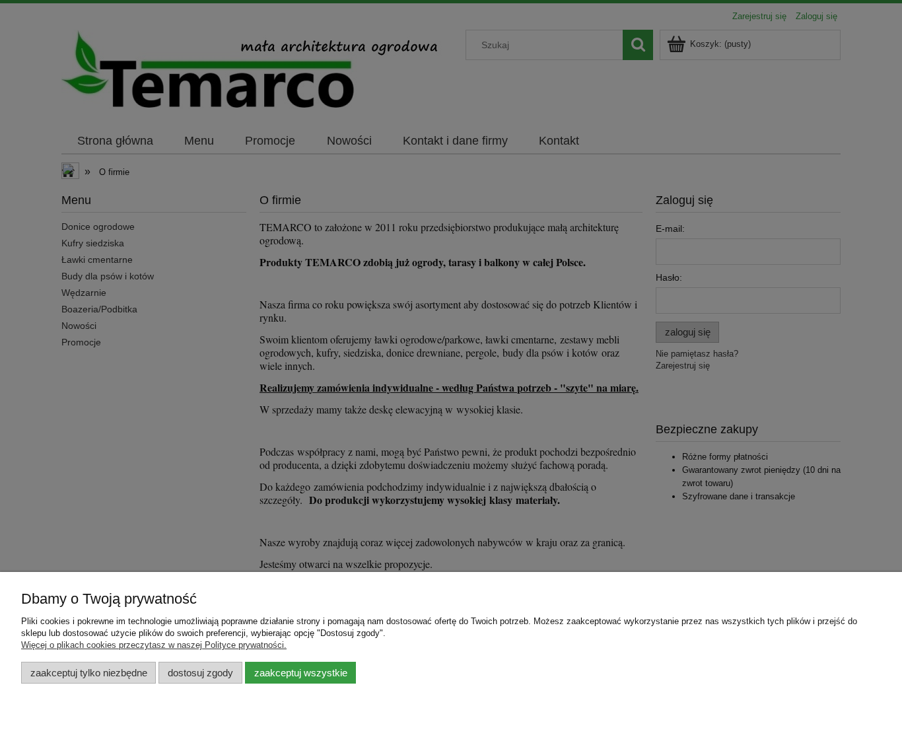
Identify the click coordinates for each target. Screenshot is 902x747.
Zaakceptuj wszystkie (300, 672)
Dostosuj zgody (200, 672)
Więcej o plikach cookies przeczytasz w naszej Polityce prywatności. (154, 645)
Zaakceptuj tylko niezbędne (88, 672)
